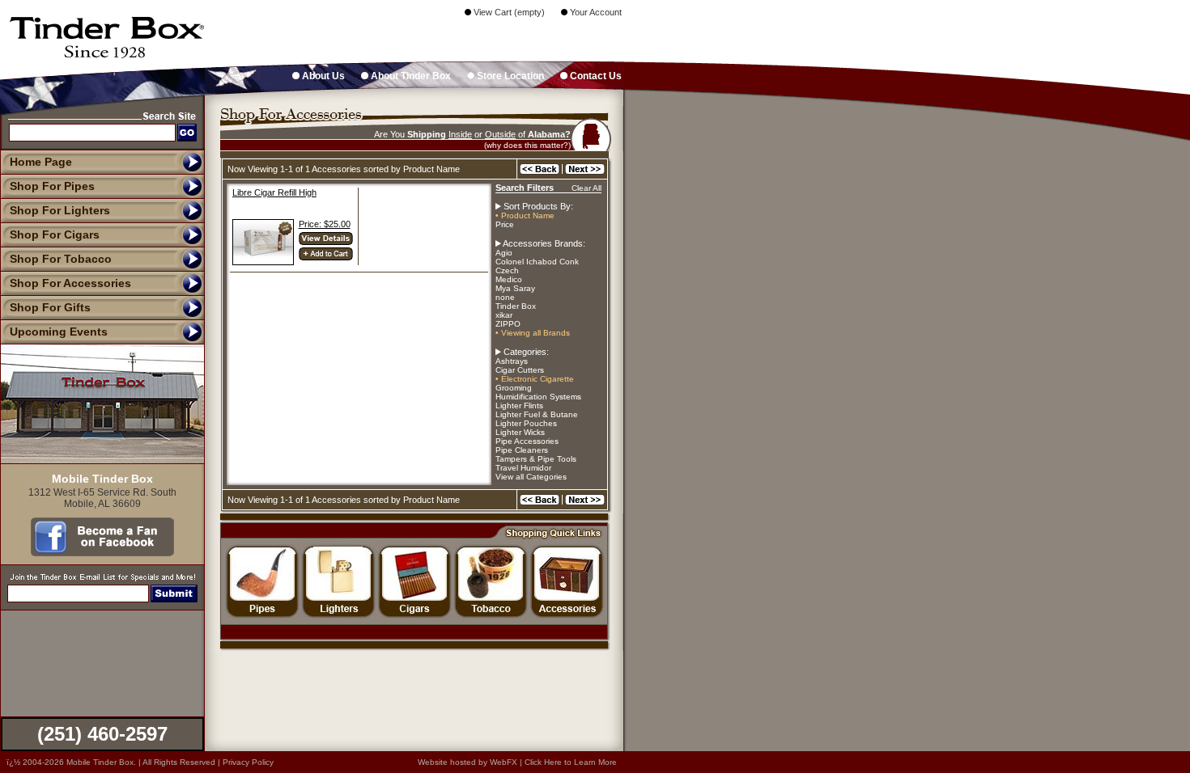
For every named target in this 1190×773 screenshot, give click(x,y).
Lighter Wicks (520, 432)
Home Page (41, 161)
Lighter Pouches (526, 423)
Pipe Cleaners (521, 450)
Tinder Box (515, 306)
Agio (503, 252)
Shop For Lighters (60, 210)
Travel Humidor (523, 467)
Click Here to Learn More (571, 762)
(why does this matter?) (527, 145)
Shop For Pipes (52, 186)
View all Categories (531, 476)
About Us (322, 76)
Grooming (513, 387)
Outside (500, 134)
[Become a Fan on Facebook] (102, 552)
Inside (460, 134)
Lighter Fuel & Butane (536, 414)
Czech (507, 270)
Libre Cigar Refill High (274, 192)
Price (504, 224)
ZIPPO (508, 323)
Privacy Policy (248, 762)
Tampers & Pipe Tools (535, 458)
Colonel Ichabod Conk (537, 261)
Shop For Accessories (70, 283)
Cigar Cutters (519, 369)
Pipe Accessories (527, 441)
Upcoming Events (59, 331)
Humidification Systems (538, 396)
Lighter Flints (519, 405)
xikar (503, 314)
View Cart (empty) (508, 12)
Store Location (509, 76)
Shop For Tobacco (61, 258)
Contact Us (594, 76)
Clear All (586, 188)
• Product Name (525, 215)
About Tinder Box (409, 76)
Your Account (594, 12)
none (505, 297)
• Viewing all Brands (532, 332)
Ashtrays (511, 361)
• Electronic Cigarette (534, 378)
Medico (508, 279)
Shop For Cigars (55, 234)
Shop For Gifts (50, 307)
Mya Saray (515, 288)
